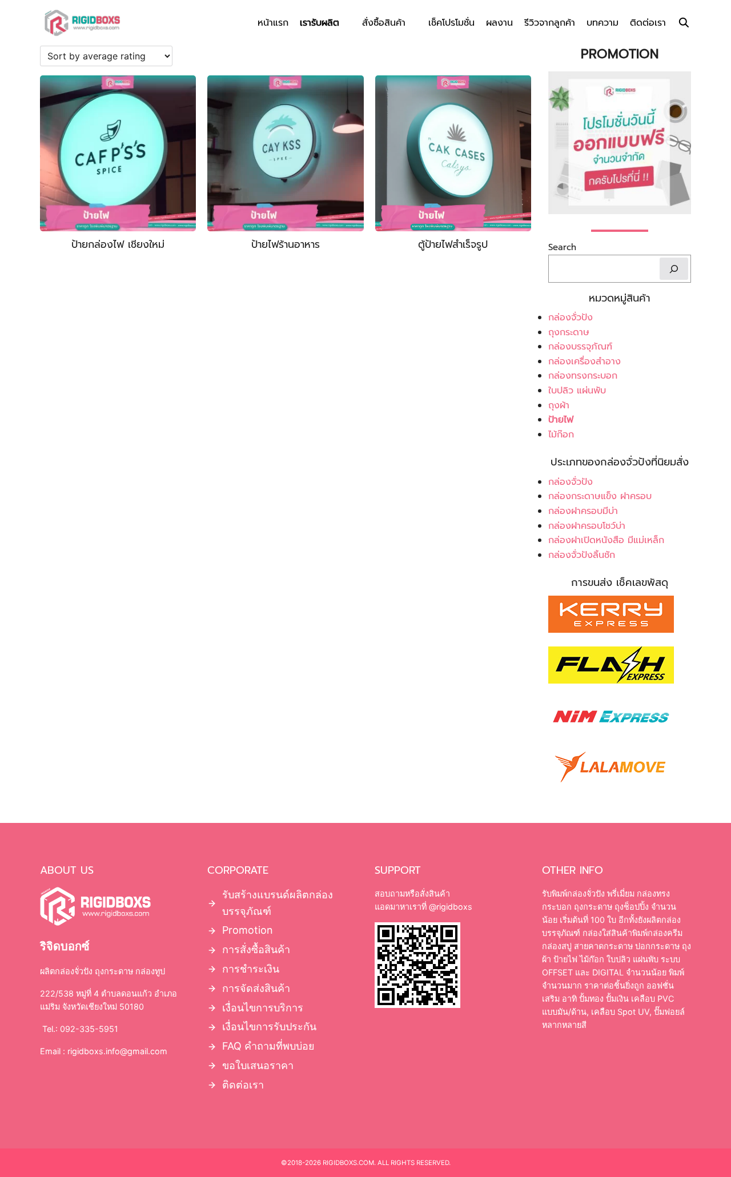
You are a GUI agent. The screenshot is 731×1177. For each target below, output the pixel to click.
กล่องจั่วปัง (570, 317)
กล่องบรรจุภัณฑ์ (580, 346)
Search (562, 248)
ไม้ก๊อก (561, 434)
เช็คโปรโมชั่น (451, 23)
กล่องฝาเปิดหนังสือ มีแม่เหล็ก (606, 540)
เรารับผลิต (319, 23)
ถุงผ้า (558, 405)
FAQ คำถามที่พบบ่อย (268, 1046)
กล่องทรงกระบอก (582, 376)
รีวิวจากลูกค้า (549, 23)
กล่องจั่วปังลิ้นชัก (581, 555)
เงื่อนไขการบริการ (262, 1008)
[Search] (674, 268)
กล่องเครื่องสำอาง (584, 361)
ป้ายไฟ (560, 420)
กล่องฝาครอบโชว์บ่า (586, 526)
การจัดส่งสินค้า (256, 988)
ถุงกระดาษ (568, 332)
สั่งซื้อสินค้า (383, 23)
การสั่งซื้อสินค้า (256, 949)
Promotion (247, 930)
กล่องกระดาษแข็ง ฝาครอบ (600, 496)
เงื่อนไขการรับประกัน (269, 1027)
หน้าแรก (273, 23)
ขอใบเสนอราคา (258, 1065)
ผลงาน (499, 23)
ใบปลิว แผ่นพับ (577, 390)
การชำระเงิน (250, 969)
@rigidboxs (449, 906)
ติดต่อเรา (648, 23)
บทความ (602, 23)
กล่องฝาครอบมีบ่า (583, 511)
